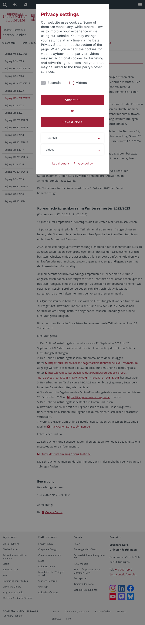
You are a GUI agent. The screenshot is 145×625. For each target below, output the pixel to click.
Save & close (72, 122)
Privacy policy (83, 163)
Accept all (72, 100)
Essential (55, 83)
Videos (81, 83)
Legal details (61, 163)
